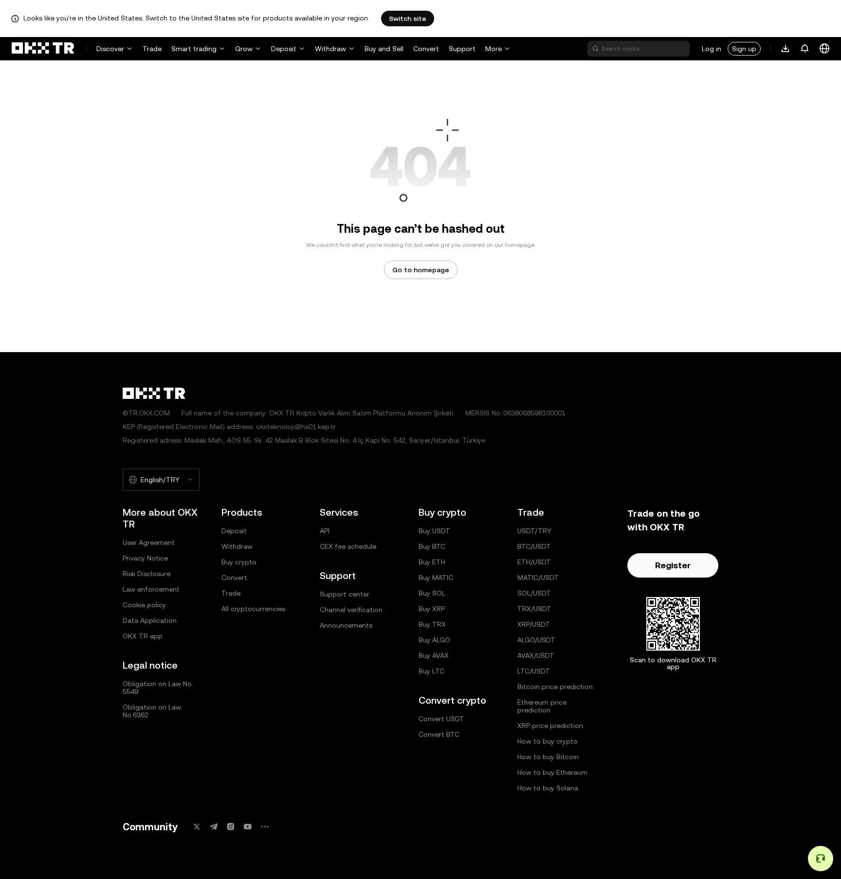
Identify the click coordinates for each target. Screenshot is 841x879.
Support (462, 49)
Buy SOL (432, 593)
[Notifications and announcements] (805, 48)
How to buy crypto (547, 741)
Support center (344, 594)
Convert (426, 49)
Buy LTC (431, 671)
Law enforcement (151, 589)
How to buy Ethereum (552, 772)
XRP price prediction (550, 725)
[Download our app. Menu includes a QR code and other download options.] (785, 48)
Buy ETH (432, 562)
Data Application (150, 620)
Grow (244, 49)
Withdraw (330, 49)
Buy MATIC (436, 577)
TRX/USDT (534, 609)
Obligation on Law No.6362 (152, 711)
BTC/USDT (534, 546)
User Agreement (149, 542)
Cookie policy (144, 605)
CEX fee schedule (348, 546)
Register (673, 565)
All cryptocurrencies (253, 609)
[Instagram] (230, 826)
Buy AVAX (434, 655)
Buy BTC (432, 546)
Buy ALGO (434, 640)
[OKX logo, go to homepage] (43, 48)
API (324, 531)
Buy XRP (432, 609)
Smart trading (194, 49)
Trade (152, 49)
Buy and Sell (384, 49)
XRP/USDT (533, 624)
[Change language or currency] (824, 48)
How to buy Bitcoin (548, 757)
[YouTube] (247, 826)
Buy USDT (434, 531)
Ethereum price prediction (542, 706)
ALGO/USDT (536, 640)
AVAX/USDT (535, 655)
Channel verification (351, 610)
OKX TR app (143, 636)
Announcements (346, 625)
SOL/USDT (534, 593)
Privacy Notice (145, 558)
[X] (196, 826)
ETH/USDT (534, 562)
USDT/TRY (534, 531)
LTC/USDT (533, 671)
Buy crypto (238, 562)
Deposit (283, 49)
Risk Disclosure (146, 574)
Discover (110, 49)
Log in (711, 49)
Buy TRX (432, 624)
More (493, 49)
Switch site (407, 18)
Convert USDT (441, 719)
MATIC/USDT (538, 577)
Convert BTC (439, 734)
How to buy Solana (547, 788)
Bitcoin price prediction (555, 687)
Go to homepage (420, 270)
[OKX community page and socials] (264, 826)
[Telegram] (213, 826)
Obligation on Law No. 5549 (158, 687)
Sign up (744, 49)
